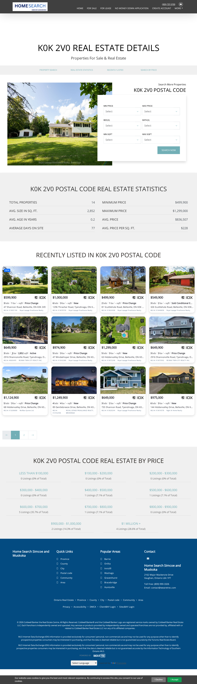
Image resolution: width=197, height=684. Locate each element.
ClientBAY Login (108, 606)
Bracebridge (110, 582)
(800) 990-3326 (161, 583)
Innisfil (107, 568)
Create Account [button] (162, 8)
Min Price (108, 105)
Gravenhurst (110, 577)
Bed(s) (107, 120)
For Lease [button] (106, 8)
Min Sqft (108, 134)
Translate (121, 663)
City (62, 568)
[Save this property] (44, 271)
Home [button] (80, 8)
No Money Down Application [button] (132, 8)
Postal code (66, 573)
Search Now (169, 150)
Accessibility (80, 606)
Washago (109, 573)
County (64, 563)
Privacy (66, 606)
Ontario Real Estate (64, 599)
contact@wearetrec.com (163, 587)
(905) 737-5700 (168, 4)
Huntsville (109, 587)
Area (62, 582)
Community (66, 577)
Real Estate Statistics (82, 70)
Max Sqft (147, 134)
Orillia (107, 563)
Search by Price (149, 70)
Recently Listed (115, 70)
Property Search (48, 70)
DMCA (93, 606)
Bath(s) (146, 120)
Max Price (147, 105)
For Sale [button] (92, 8)
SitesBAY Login (126, 606)
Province (64, 559)
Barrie (107, 559)
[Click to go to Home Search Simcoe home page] (30, 6)
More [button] (178, 8)
